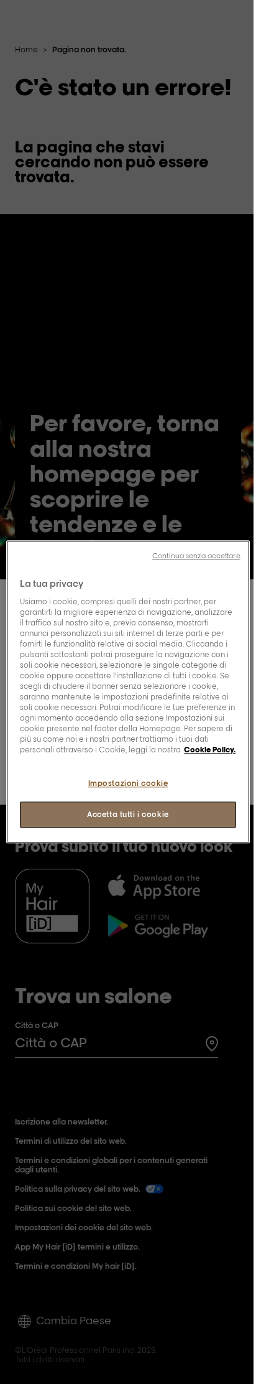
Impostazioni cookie (128, 783)
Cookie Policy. (209, 750)
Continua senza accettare (196, 555)
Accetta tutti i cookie (128, 815)
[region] (127, 691)
